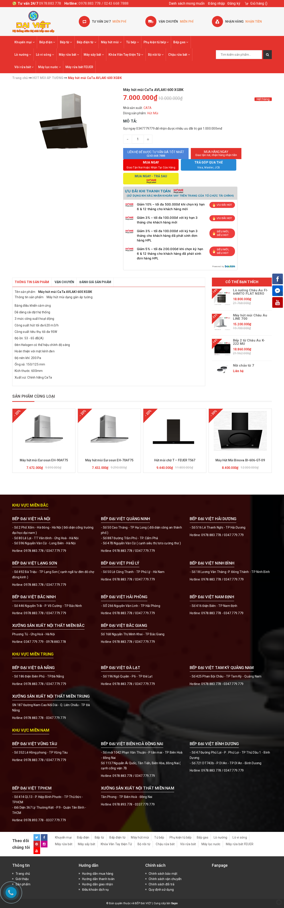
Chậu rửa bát (178, 54)
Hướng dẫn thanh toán (98, 879)
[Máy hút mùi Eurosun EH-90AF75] (43, 431)
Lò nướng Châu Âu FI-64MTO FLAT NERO (250, 292)
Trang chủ (23, 873)
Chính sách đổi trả (162, 884)
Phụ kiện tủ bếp (155, 42)
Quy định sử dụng (161, 889)
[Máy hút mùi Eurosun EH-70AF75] (109, 431)
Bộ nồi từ (155, 54)
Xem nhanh (54, 454)
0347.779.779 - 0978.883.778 (45, 641)
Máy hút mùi (110, 42)
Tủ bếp (131, 42)
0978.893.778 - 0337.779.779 (45, 820)
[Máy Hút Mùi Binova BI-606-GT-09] (240, 431)
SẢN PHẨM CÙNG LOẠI (33, 396)
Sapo (174, 903)
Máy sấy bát (93, 54)
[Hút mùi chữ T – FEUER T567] (174, 431)
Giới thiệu (22, 879)
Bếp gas (179, 42)
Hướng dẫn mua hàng (97, 873)
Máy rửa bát (68, 54)
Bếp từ (65, 42)
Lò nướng (21, 54)
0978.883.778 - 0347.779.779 (222, 613)
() (258, 3)
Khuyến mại (23, 42)
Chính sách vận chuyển (165, 879)
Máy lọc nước (48, 67)
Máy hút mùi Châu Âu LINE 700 (250, 317)
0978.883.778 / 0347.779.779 (45, 760)
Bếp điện (46, 42)
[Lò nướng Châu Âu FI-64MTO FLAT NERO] (222, 298)
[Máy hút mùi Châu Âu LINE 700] (222, 323)
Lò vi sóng (44, 54)
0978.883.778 (50, 3)
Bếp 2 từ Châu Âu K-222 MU (249, 342)
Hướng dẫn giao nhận (97, 884)
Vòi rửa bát (23, 67)
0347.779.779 (56, 551)
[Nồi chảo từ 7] (222, 369)
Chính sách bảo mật (163, 873)
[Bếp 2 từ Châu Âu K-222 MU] (222, 348)
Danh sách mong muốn (187, 3)
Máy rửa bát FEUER (79, 67)
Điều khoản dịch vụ (95, 889)
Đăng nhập (216, 3)
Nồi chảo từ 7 (243, 365)
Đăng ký (234, 3)
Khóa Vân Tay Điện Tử (124, 54)
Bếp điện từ (85, 42)
